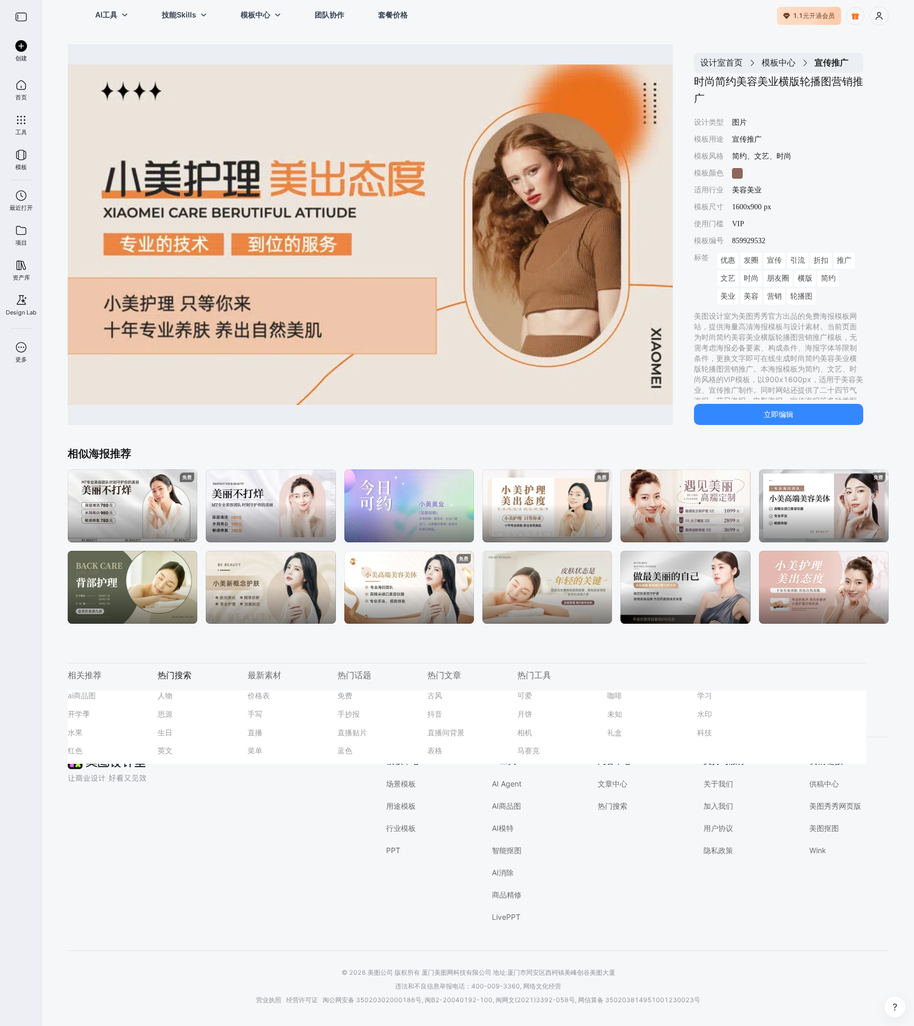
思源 (165, 713)
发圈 (751, 260)
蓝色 (344, 750)
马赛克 (528, 750)
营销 (774, 296)
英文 (165, 750)
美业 (727, 296)
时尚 (751, 278)
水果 (75, 732)
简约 (828, 278)
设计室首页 (721, 62)
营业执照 (268, 1000)
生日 (165, 732)
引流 (797, 260)
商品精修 (507, 894)
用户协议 (718, 828)
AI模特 (503, 828)
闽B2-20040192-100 (458, 1000)
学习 (704, 695)
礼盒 (614, 732)
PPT (393, 850)
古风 (434, 695)
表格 (434, 750)
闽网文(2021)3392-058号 (535, 1000)
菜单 (255, 750)
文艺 (727, 278)
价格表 (259, 695)
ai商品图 (82, 695)
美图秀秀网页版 (835, 805)
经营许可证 (302, 1000)
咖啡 (614, 695)
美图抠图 (824, 828)
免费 (344, 695)
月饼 (524, 713)
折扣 (821, 260)
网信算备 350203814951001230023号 (639, 1000)
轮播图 (801, 296)
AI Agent (507, 783)
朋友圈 (778, 278)
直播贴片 (352, 732)
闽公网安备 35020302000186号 (372, 1000)
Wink (817, 850)
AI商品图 (506, 805)
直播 (255, 732)
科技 (704, 732)
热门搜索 (612, 805)
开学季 (79, 713)
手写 (255, 713)
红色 (75, 750)
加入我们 (718, 805)
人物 (165, 695)
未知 (614, 713)
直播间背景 (445, 732)
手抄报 (348, 713)
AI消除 (503, 872)
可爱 (524, 695)
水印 (704, 713)
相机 (524, 732)
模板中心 (779, 62)
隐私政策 (718, 850)
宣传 (774, 260)
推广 (844, 260)
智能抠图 (507, 850)
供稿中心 (824, 783)
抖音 (434, 713)
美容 (751, 296)
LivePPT (506, 916)
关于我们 (718, 783)
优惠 (727, 260)
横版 (805, 278)
